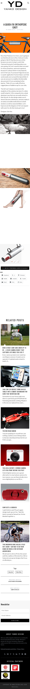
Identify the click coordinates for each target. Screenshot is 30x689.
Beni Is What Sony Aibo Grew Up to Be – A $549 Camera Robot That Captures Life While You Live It (14, 350)
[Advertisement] (15, 17)
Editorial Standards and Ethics (8, 649)
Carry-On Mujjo (15, 588)
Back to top (14, 686)
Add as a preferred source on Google (16, 268)
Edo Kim (19, 572)
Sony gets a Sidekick (9, 507)
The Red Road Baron (9, 431)
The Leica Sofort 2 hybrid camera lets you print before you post (14, 469)
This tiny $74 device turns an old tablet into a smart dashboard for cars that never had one (14, 391)
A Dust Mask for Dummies (15, 580)
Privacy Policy (20, 649)
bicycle (11, 572)
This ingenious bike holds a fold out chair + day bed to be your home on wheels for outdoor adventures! (13, 547)
